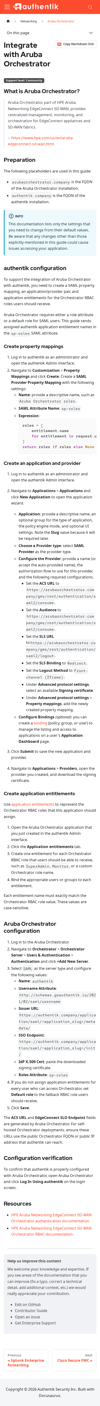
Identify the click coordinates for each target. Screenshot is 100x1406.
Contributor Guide (31, 1310)
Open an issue (27, 1316)
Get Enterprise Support (35, 1322)
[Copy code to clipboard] (90, 425)
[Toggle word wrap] (82, 425)
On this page (18, 32)
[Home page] (8, 21)
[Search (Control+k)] (90, 6)
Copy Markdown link (78, 44)
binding (40, 723)
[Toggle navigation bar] (7, 6)
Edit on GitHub (28, 1304)
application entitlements (32, 804)
